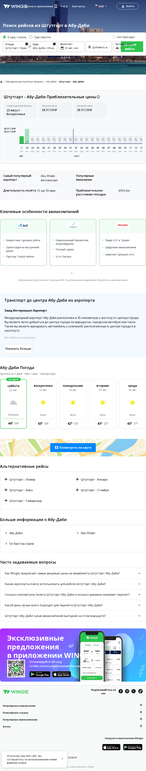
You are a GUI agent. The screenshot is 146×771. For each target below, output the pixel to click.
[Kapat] (62, 759)
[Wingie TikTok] (140, 692)
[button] (21, 139)
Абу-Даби (51, 82)
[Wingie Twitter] (133, 691)
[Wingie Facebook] (121, 691)
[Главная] (1, 82)
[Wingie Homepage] (15, 6)
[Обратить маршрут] (29, 47)
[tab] (71, 273)
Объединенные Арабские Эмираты (24, 82)
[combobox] (16, 48)
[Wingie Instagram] (127, 691)
